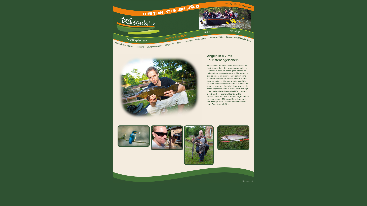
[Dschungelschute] (138, 25)
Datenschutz (248, 181)
